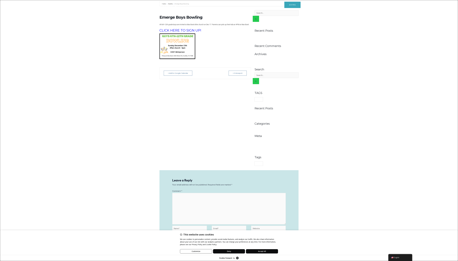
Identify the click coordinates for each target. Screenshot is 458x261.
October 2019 (260, 61)
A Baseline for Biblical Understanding (270, 38)
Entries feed (260, 143)
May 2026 (259, 58)
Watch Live (223, 5)
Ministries (250, 5)
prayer (258, 99)
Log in (257, 140)
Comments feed (261, 146)
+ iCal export (237, 73)
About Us (236, 5)
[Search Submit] (256, 19)
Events (263, 5)
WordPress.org (261, 149)
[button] (241, 5)
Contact (276, 5)
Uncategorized (261, 128)
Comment (177, 191)
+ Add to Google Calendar (178, 73)
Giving (212, 5)
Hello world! (259, 35)
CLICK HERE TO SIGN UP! (180, 30)
